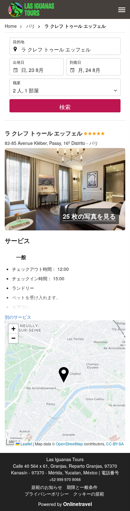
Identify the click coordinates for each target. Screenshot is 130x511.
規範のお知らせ (46, 487)
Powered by (65, 504)
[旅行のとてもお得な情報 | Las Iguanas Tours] (29, 9)
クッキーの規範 (88, 493)
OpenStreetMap (69, 443)
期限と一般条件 (82, 487)
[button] (121, 9)
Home (11, 26)
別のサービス (18, 317)
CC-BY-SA (115, 443)
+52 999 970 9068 (65, 479)
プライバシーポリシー (47, 493)
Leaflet (26, 443)
